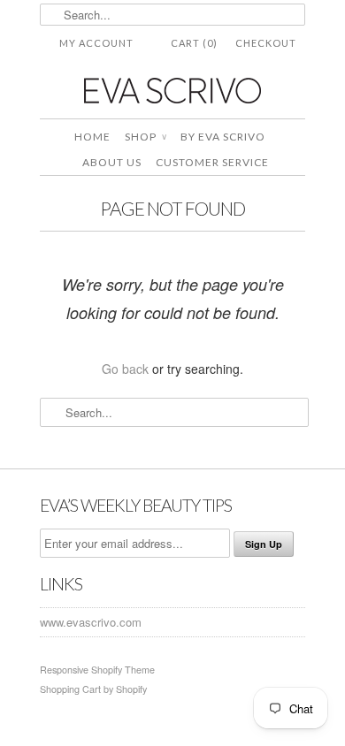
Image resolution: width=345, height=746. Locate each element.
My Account (96, 43)
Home (92, 136)
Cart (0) (194, 43)
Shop (145, 136)
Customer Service (212, 162)
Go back (125, 368)
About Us (112, 162)
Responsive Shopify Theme (97, 669)
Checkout (265, 43)
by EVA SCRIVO (222, 136)
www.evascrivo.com (91, 621)
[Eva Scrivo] (172, 90)
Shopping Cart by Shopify (93, 689)
